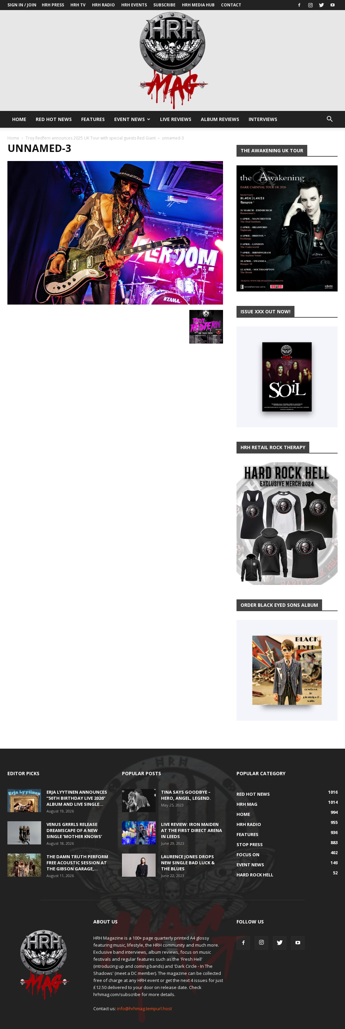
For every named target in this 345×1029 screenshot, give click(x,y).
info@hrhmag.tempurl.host (144, 1008)
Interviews (263, 119)
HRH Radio (103, 5)
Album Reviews (220, 119)
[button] (329, 120)
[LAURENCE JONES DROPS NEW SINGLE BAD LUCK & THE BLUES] (139, 865)
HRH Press (53, 5)
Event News (129, 119)
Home (19, 119)
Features (93, 119)
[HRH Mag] (172, 60)
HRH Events (134, 5)
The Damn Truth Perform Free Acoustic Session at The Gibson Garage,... (77, 863)
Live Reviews (175, 119)
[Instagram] (310, 5)
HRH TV (78, 5)
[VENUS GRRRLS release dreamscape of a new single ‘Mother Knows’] (24, 832)
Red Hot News (54, 119)
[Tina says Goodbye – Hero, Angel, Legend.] (139, 800)
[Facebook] (299, 5)
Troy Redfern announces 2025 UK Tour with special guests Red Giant (91, 138)
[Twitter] (321, 5)
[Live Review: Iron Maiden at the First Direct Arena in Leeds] (139, 832)
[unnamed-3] (115, 303)
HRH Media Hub (198, 5)
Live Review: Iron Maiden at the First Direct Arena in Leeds (191, 830)
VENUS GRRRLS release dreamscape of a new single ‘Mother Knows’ (74, 830)
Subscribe (164, 5)
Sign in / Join (21, 5)
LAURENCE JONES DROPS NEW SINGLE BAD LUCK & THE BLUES (188, 863)
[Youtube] (332, 5)
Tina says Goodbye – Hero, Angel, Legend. (186, 795)
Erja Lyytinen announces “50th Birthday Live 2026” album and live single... (76, 798)
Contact (231, 5)
